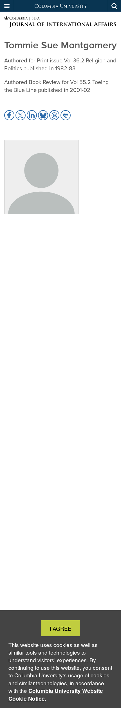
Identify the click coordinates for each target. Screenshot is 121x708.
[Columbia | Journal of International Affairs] (60, 22)
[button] (7, 6)
